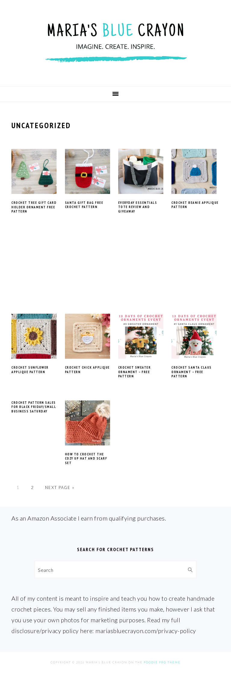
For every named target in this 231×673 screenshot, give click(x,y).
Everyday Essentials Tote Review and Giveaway (137, 207)
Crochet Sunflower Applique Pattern (30, 369)
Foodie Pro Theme (162, 662)
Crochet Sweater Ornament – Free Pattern (134, 371)
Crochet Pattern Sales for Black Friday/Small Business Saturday (33, 406)
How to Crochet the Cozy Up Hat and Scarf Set (86, 458)
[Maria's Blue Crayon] (115, 76)
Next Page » (60, 487)
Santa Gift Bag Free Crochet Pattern (84, 205)
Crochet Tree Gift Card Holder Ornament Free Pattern (34, 207)
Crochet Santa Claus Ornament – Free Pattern (191, 371)
